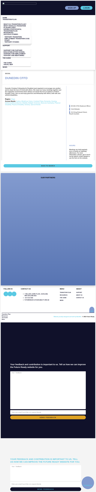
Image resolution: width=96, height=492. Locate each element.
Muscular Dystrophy (47, 103)
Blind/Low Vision (27, 101)
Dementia (47, 101)
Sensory (27, 104)
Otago (13, 99)
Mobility (24, 103)
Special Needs (35, 104)
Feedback (88, 485)
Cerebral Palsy (38, 101)
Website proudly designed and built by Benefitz (67, 316)
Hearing (54, 101)
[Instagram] (10, 294)
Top (91, 311)
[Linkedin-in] (14, 294)
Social (7, 73)
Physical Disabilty (18, 104)
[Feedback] (86, 480)
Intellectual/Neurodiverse (13, 103)
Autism (18, 101)
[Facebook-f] (6, 294)
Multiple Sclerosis (34, 103)
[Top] (92, 309)
